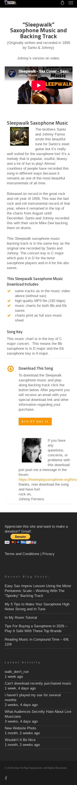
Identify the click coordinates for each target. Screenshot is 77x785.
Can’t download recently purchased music (38, 683)
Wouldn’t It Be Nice (20, 740)
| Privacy (47, 554)
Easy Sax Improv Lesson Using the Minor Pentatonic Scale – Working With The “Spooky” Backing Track (38, 591)
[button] (70, 2)
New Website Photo (20, 728)
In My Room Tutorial (21, 618)
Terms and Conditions (22, 554)
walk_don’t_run (17, 672)
